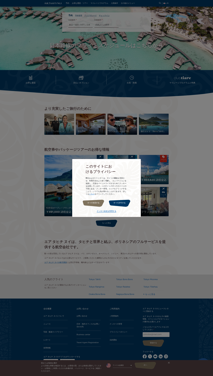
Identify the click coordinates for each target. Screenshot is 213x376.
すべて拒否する (93, 203)
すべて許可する (119, 203)
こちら (92, 194)
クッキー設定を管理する (106, 211)
